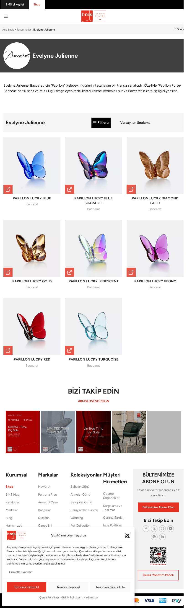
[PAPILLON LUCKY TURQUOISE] (93, 326)
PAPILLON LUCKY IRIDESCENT (94, 281)
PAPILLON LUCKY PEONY (155, 281)
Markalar (12, 510)
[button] (127, 535)
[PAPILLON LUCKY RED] (31, 326)
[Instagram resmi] (23, 432)
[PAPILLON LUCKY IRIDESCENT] (93, 248)
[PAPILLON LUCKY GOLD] (31, 248)
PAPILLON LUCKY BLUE (32, 198)
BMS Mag (12, 495)
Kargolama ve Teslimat (112, 508)
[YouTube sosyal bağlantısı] (170, 528)
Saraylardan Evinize (84, 510)
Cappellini (45, 526)
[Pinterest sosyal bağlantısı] (154, 536)
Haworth (44, 487)
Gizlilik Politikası (71, 597)
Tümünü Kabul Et (26, 587)
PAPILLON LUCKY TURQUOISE (93, 359)
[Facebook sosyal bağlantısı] (146, 528)
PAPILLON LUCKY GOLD (32, 281)
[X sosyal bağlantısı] (154, 528)
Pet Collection (80, 526)
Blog (9, 518)
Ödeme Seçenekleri (111, 496)
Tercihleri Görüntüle (110, 587)
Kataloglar (13, 502)
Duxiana (43, 518)
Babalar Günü (80, 487)
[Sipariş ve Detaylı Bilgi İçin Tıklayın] (8, 189)
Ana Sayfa (8, 29)
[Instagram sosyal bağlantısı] (162, 528)
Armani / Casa (48, 502)
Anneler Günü (80, 495)
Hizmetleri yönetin (20, 572)
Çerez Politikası (49, 597)
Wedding (76, 518)
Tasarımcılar (24, 29)
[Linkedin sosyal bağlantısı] (162, 536)
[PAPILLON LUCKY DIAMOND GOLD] (155, 165)
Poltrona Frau (47, 495)
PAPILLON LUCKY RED (32, 359)
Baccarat (32, 204)
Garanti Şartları (113, 518)
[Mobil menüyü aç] (5, 16)
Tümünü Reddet (69, 587)
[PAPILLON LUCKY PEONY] (155, 248)
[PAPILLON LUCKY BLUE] (31, 165)
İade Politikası (112, 525)
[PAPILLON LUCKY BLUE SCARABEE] (93, 165)
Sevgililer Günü (81, 502)
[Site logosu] (93, 16)
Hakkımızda (90, 597)
